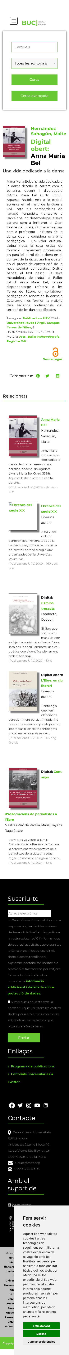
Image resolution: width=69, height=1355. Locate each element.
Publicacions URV (36, 318)
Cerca (34, 79)
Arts (22, 336)
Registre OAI (16, 341)
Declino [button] (41, 1333)
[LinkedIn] (57, 376)
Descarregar (52, 359)
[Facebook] (38, 376)
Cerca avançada (34, 96)
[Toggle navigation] (14, 21)
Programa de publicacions (32, 1066)
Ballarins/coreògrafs (43, 336)
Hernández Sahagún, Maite (48, 131)
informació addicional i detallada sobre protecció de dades (31, 987)
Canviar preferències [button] (41, 1341)
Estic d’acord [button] (41, 1326)
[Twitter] (47, 376)
